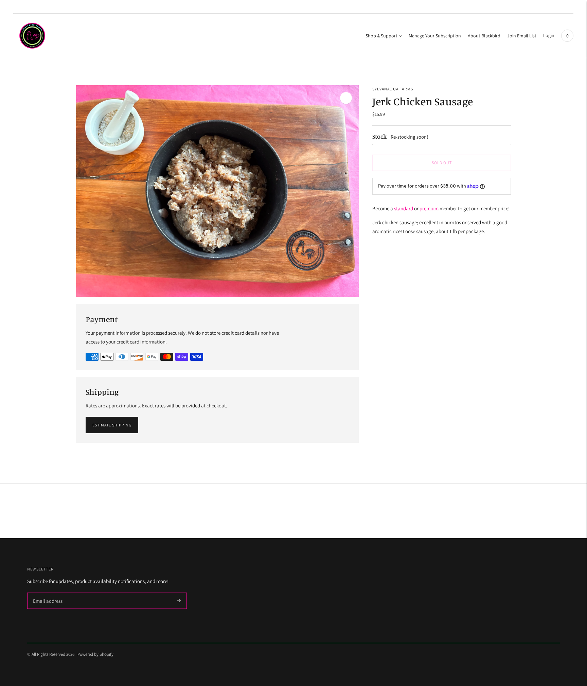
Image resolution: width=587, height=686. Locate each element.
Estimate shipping (111, 424)
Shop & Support (381, 36)
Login (548, 35)
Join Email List (521, 36)
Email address (46, 593)
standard (403, 208)
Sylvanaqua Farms (392, 88)
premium (429, 208)
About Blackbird (484, 36)
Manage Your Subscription (435, 36)
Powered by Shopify (95, 654)
